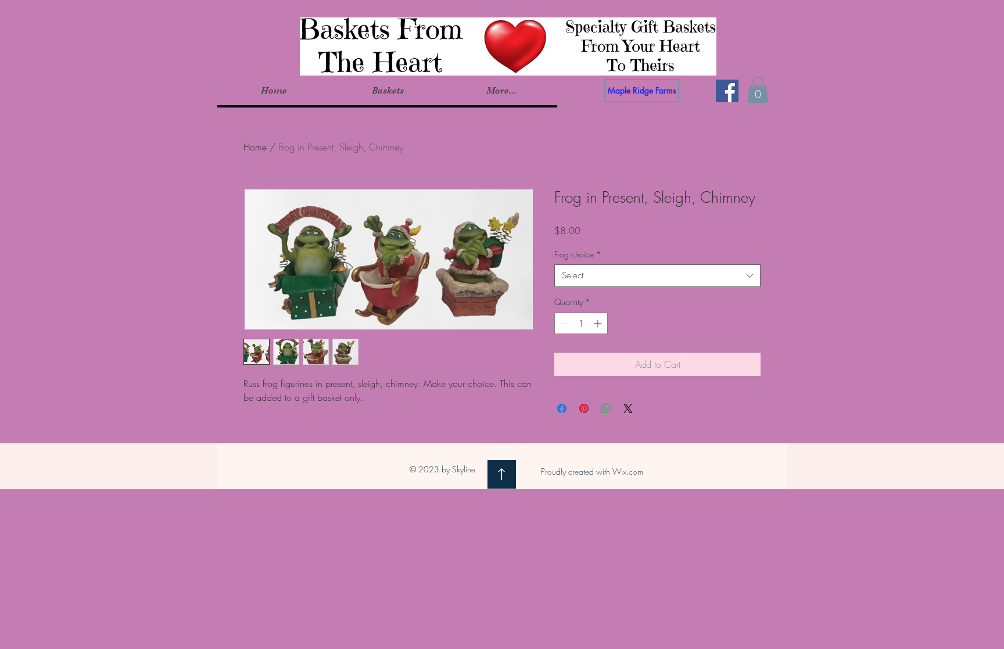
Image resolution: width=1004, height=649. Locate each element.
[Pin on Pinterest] (584, 408)
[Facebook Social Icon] (727, 91)
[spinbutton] (581, 323)
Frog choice (577, 254)
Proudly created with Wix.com (592, 471)
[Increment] (598, 323)
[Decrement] (563, 323)
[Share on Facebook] (562, 408)
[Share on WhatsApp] (606, 408)
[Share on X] (628, 408)
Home (255, 147)
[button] (387, 90)
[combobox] (657, 275)
